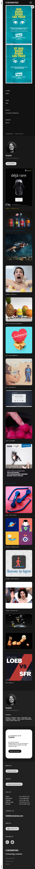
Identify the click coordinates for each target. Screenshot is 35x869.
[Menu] (30, 2)
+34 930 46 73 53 (24, 802)
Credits (8, 864)
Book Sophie (11, 163)
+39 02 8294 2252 (24, 804)
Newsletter (13, 828)
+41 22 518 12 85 (24, 800)
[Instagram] (7, 842)
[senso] (1, 3)
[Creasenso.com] (12, 2)
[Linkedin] (12, 842)
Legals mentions (10, 858)
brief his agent (15, 751)
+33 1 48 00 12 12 (24, 796)
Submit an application (14, 784)
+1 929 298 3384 (24, 798)
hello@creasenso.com (14, 816)
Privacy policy (10, 861)
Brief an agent (12, 771)
